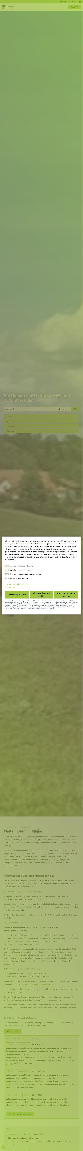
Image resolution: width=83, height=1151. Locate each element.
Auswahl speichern (17, 595)
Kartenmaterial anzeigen (19, 578)
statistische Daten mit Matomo (21, 570)
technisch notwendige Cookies (21, 566)
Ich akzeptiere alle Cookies (41, 594)
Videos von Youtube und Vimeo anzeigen (25, 574)
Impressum (10, 587)
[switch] (7, 570)
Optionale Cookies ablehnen (66, 594)
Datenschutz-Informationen (17, 584)
